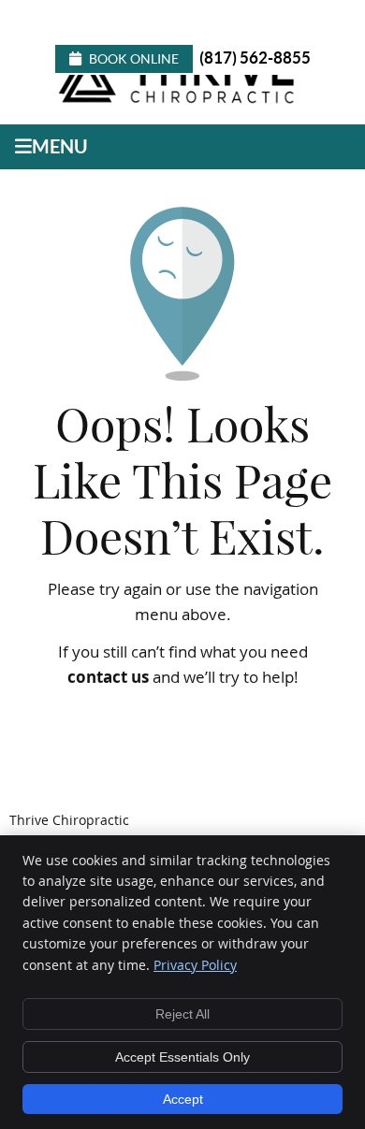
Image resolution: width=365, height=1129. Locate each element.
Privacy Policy (195, 965)
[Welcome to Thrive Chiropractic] (180, 101)
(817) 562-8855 (255, 57)
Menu (60, 146)
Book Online (134, 58)
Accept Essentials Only (182, 1056)
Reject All (182, 1013)
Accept (183, 1099)
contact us (108, 677)
